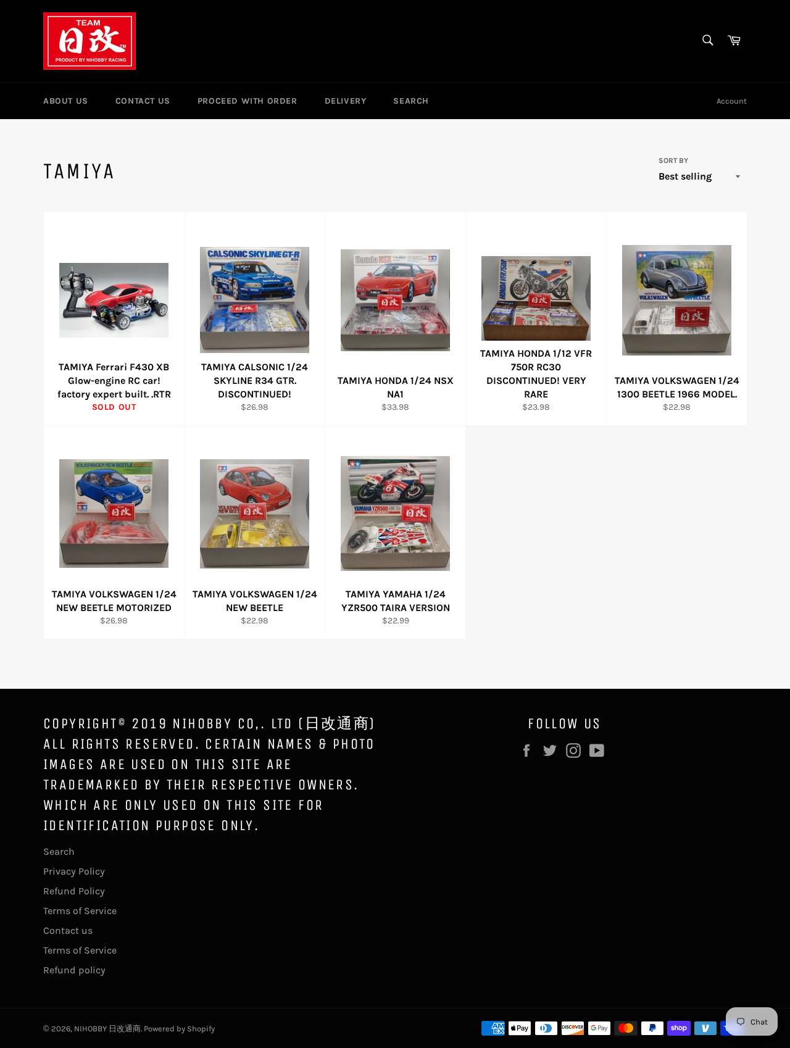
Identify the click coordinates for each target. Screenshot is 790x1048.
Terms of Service (80, 911)
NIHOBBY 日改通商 (107, 1028)
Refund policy (74, 970)
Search (59, 851)
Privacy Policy (74, 871)
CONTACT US (142, 101)
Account (732, 101)
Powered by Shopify (179, 1028)
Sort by (673, 160)
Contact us (68, 930)
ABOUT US (65, 101)
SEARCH (411, 101)
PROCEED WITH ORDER (247, 101)
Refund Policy (74, 891)
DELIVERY (346, 101)
